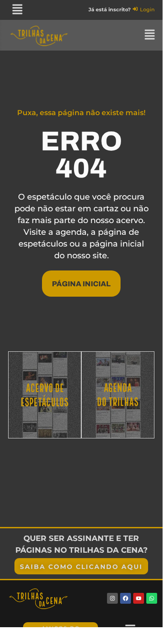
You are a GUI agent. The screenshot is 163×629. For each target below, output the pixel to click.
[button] (17, 10)
